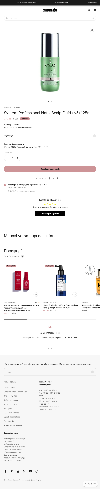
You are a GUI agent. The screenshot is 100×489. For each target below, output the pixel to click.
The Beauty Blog (10, 396)
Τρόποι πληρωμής (11, 400)
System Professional (12, 107)
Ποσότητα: (8, 152)
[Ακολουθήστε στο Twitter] (11, 471)
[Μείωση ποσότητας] (7, 158)
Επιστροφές (9, 408)
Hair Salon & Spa (91, 2)
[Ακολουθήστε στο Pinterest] (24, 471)
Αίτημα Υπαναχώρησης (13, 425)
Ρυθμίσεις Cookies (11, 413)
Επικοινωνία (9, 421)
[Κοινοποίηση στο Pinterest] (58, 178)
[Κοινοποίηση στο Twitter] (53, 178)
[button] (93, 18)
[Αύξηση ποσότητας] (17, 158)
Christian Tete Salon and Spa (15, 392)
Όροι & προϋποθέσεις (12, 417)
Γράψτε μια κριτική (50, 213)
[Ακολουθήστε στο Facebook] (5, 471)
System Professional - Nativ (21, 127)
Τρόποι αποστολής (11, 404)
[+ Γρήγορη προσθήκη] (36, 294)
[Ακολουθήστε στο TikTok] (36, 471)
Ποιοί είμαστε (9, 387)
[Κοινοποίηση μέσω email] (62, 178)
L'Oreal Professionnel (49, 302)
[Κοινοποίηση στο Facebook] (49, 178)
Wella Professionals (10, 302)
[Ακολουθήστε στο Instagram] (18, 471)
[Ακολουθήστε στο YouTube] (30, 471)
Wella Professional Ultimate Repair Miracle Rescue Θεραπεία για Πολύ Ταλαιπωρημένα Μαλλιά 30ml (21, 307)
